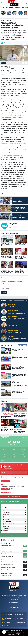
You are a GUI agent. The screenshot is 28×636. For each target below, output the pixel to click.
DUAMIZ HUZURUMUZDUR (14, 332)
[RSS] (19, 608)
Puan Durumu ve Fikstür (19, 619)
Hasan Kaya (11, 336)
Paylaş (4, 62)
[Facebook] (9, 608)
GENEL (3, 7)
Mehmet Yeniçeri (12, 316)
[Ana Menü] (1, 3)
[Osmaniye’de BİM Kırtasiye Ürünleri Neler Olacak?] (7, 239)
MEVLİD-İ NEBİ (11, 306)
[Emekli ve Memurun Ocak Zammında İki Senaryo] (21, 239)
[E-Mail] (10, 228)
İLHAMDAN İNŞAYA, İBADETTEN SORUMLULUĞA (16, 319)
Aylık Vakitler (4, 460)
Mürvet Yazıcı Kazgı (13, 330)
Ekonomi (9, 20)
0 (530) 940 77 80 (6, 481)
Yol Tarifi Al (14, 481)
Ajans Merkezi (12, 224)
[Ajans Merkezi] (4, 225)
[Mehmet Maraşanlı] (4, 311)
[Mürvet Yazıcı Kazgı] (4, 331)
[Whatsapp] (16, 608)
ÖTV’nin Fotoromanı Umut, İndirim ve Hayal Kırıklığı (17, 339)
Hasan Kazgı (11, 324)
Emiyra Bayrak (11, 304)
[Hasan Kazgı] (4, 325)
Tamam (17, 634)
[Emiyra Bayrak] (4, 305)
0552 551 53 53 (14, 599)
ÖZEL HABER (9, 7)
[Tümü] (26, 300)
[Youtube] (14, 608)
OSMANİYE (18, 7)
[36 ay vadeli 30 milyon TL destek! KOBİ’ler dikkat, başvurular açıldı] (21, 251)
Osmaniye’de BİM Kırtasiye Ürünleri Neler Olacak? (6, 244)
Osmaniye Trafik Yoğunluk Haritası (6, 619)
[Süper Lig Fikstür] (26, 540)
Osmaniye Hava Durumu (19, 615)
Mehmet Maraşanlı (13, 310)
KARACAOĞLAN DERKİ (13, 325)
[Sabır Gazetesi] (13, 3)
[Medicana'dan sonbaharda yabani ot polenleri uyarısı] (14, 53)
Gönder (4, 292)
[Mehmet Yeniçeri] (4, 318)
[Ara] (26, 3)
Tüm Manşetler (7, 622)
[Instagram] (11, 608)
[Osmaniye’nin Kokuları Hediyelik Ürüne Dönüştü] (7, 251)
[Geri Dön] (4, 632)
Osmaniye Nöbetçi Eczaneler (7, 615)
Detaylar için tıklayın (14, 535)
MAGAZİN (25, 7)
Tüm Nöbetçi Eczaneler (15, 496)
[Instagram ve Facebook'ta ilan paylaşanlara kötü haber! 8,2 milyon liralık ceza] (7, 264)
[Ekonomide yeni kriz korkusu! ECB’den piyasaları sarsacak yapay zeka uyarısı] (21, 264)
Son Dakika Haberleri (20, 622)
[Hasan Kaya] (4, 338)
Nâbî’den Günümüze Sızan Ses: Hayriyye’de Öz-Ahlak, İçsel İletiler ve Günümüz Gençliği (17, 312)
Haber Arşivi (6, 625)
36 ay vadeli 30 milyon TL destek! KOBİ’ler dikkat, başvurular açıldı (20, 257)
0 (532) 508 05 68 (6, 488)
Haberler (3, 20)
